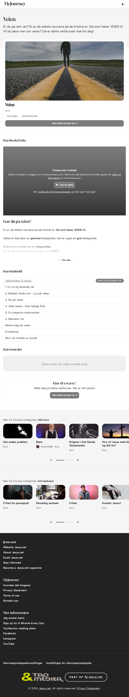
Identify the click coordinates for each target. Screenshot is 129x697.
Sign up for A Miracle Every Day (23, 623)
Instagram (9, 638)
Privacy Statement (15, 590)
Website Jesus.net (14, 547)
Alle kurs (43, 419)
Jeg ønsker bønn (13, 618)
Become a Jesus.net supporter (22, 567)
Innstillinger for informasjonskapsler (69, 663)
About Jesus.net (13, 552)
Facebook (9, 633)
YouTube (8, 643)
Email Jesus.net (13, 557)
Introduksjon (46, 481)
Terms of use (11, 595)
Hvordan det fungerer (17, 585)
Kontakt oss (10, 600)
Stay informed (12, 562)
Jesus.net (45, 688)
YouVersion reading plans (19, 628)
